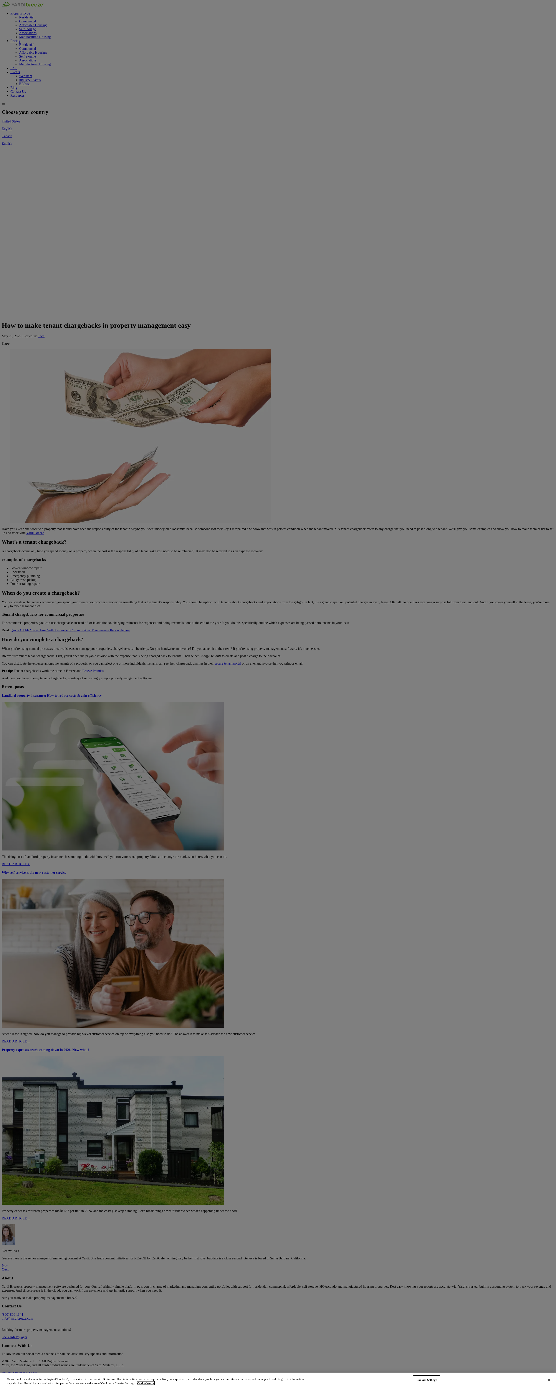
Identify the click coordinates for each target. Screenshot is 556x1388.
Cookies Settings (427, 1379)
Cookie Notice (145, 1383)
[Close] (549, 1380)
